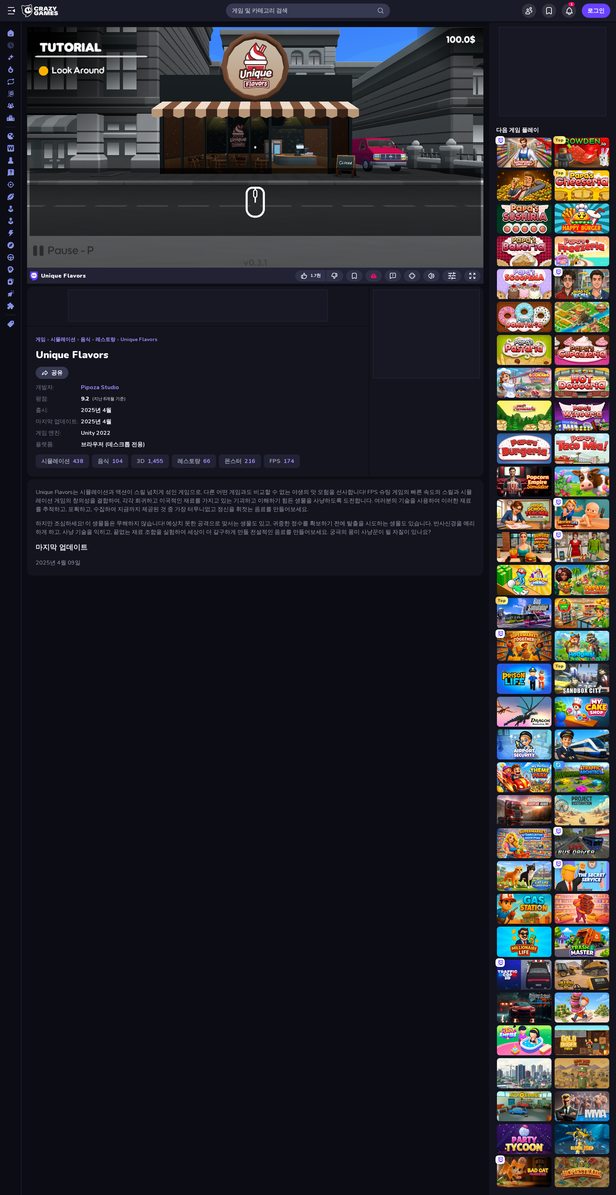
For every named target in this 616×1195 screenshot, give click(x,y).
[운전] (10, 257)
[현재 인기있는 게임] (10, 69)
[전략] (10, 269)
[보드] (10, 160)
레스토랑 (105, 339)
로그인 (596, 11)
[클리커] (10, 294)
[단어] (10, 148)
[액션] (10, 233)
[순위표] (10, 118)
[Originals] (10, 94)
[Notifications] (569, 11)
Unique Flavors (138, 339)
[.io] (10, 136)
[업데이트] (10, 82)
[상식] (10, 172)
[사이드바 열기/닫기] (11, 10)
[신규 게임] (10, 57)
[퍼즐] (10, 306)
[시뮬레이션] (10, 209)
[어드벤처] (10, 245)
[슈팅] (10, 185)
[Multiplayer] (10, 106)
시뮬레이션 (63, 339)
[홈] (10, 33)
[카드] (10, 281)
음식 (86, 339)
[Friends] (529, 11)
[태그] (10, 324)
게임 (41, 339)
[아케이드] (10, 221)
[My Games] (549, 11)
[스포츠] (10, 197)
